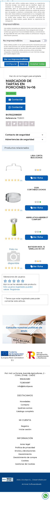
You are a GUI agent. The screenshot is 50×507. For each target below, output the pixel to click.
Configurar (11, 64)
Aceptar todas (37, 64)
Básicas (23, 64)
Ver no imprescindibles (16, 59)
